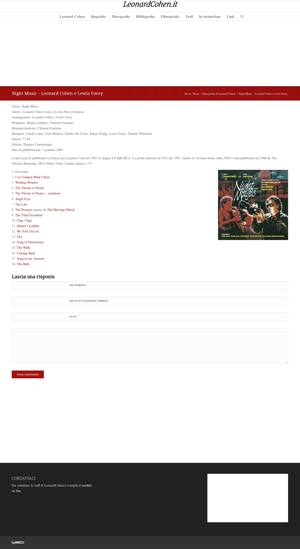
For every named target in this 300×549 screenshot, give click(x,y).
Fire (19, 236)
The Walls (23, 247)
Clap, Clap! (24, 220)
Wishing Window (26, 182)
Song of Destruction (30, 242)
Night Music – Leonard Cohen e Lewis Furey (57, 93)
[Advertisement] (150, 53)
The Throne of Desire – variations (37, 193)
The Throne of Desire (29, 188)
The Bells (23, 264)
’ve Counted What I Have (33, 177)
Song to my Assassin (30, 258)
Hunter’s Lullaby (28, 226)
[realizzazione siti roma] (18, 543)
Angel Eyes (22, 199)
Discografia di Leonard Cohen (219, 93)
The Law (21, 204)
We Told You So (28, 231)
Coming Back (26, 253)
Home (196, 93)
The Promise (23, 209)
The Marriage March (61, 209)
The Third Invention (28, 215)
